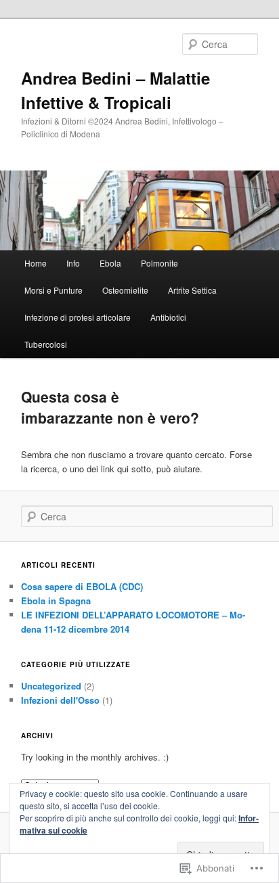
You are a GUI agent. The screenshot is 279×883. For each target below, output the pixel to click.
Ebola (110, 263)
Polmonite (159, 263)
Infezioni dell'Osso (60, 700)
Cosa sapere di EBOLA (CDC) (82, 586)
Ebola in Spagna (56, 600)
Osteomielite (125, 290)
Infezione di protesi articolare (77, 317)
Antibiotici (168, 317)
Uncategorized (51, 685)
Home (35, 263)
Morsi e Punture (53, 290)
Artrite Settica (192, 290)
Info (73, 263)
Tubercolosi (45, 344)
